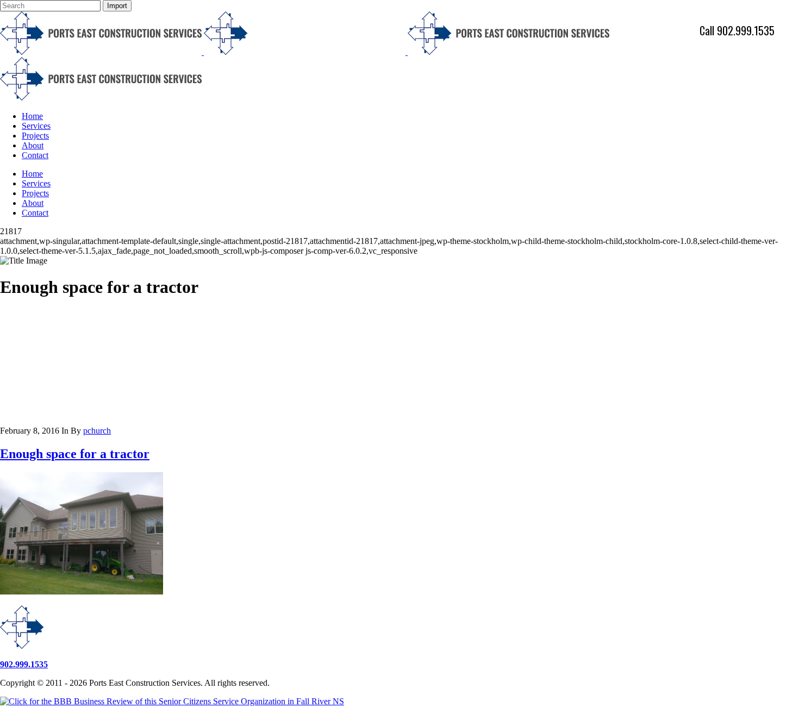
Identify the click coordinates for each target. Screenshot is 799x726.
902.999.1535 (24, 664)
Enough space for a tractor (74, 454)
